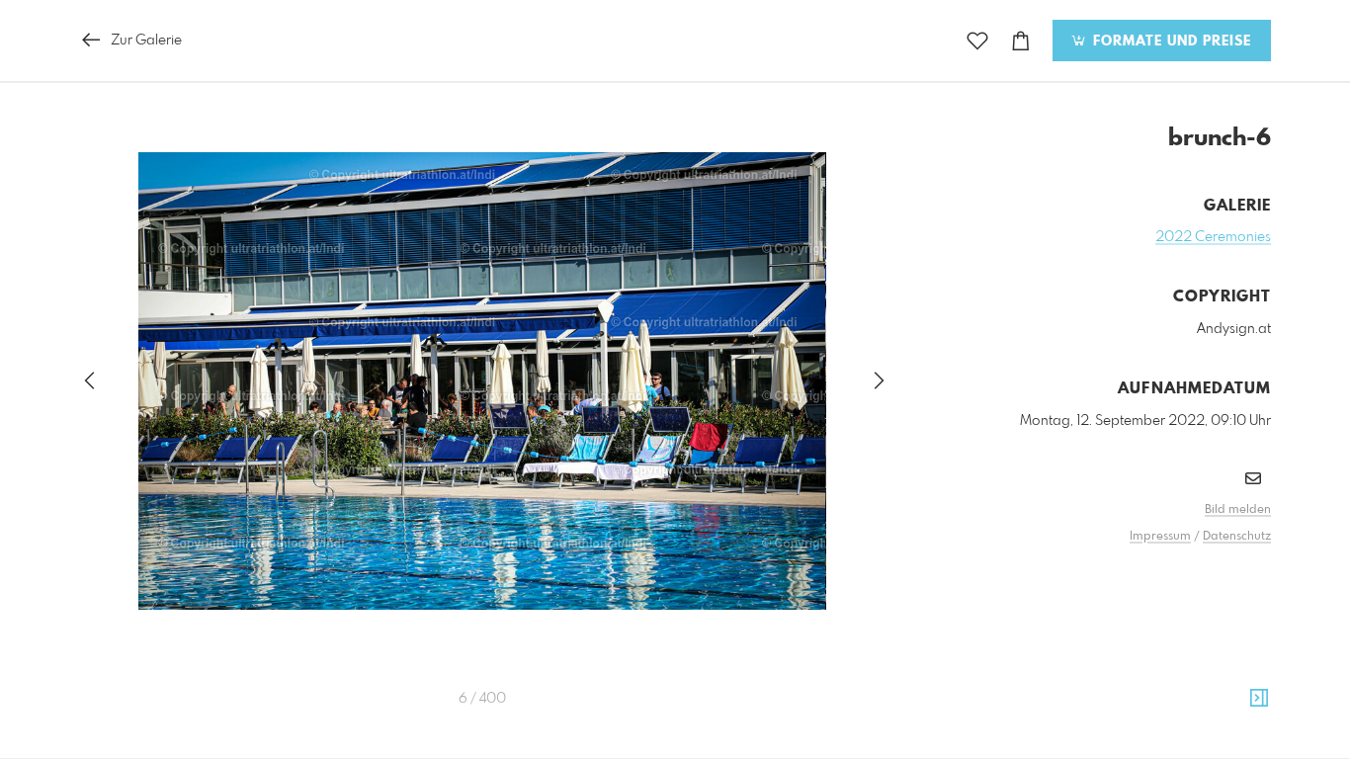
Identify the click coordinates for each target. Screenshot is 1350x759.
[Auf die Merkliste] (977, 41)
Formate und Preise (1169, 41)
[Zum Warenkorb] (1021, 41)
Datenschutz (1237, 537)
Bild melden (1238, 510)
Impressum (1160, 537)
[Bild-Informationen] (1259, 698)
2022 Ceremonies (1213, 237)
